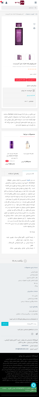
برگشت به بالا (17, 261)
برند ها (36, 283)
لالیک (28, 180)
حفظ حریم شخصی (33, 298)
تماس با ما (35, 296)
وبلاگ (36, 286)
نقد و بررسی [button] (30, 174)
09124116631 (24, 346)
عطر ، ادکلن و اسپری (32, 277)
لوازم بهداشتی (34, 275)
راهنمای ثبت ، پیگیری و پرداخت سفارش (27, 314)
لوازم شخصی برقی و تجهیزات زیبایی (28, 280)
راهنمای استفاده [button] (13, 174)
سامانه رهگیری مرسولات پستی (29, 301)
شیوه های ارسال (33, 311)
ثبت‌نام (5, 324)
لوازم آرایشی (34, 272)
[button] (3, 3)
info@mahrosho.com (22, 349)
